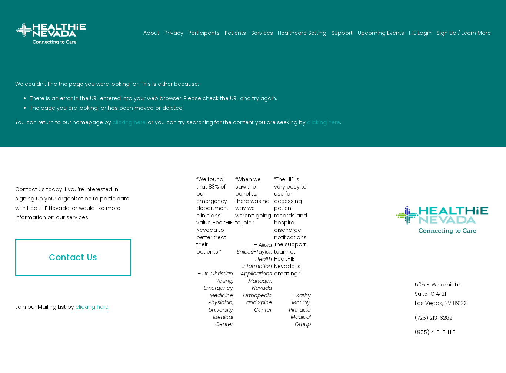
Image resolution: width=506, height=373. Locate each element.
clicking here (129, 122)
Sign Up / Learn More (464, 33)
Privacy (173, 33)
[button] (298, 167)
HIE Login (420, 33)
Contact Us (73, 257)
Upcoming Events (381, 33)
